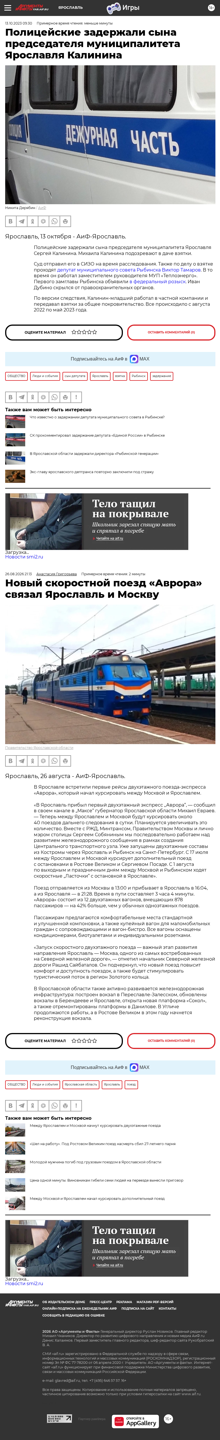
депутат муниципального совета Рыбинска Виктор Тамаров (129, 270)
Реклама (124, 1302)
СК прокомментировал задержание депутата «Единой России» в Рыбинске (97, 435)
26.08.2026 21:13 (18, 574)
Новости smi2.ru (24, 557)
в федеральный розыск (157, 281)
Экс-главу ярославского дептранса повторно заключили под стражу (92, 472)
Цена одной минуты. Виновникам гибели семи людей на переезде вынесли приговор (106, 1180)
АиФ (42, 208)
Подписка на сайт (137, 1309)
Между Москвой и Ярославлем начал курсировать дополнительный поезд (97, 1198)
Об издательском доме (63, 1302)
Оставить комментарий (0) (171, 332)
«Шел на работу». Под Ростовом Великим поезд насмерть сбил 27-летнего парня (103, 1144)
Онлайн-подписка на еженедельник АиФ (79, 1309)
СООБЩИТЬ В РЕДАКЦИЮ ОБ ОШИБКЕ (73, 1315)
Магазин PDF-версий (155, 1302)
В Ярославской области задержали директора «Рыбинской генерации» (94, 453)
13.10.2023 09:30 (18, 23)
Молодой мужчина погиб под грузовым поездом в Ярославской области (95, 1162)
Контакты (167, 1309)
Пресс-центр (101, 1302)
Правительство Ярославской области (39, 748)
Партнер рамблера (91, 1419)
